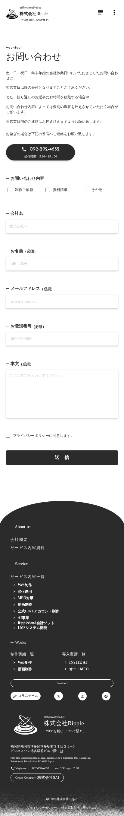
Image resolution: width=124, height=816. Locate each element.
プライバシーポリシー (31, 435)
